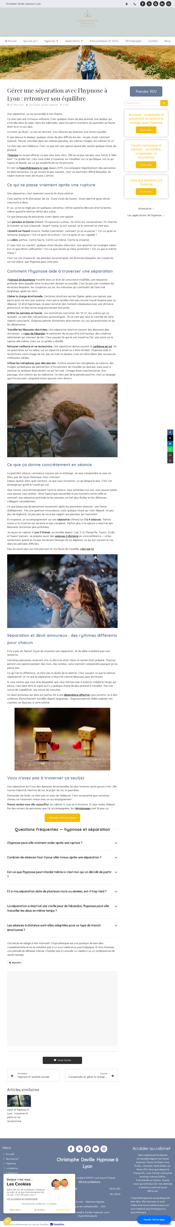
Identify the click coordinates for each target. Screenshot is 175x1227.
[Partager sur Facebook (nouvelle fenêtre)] (170, 432)
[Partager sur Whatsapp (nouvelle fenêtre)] (170, 449)
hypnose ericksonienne (22, 279)
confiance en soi (102, 346)
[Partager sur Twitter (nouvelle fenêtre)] (170, 438)
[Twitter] (149, 3)
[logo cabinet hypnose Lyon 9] (87, 32)
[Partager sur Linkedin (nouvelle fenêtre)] (170, 443)
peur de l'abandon (35, 333)
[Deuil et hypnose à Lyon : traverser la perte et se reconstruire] (19, 1101)
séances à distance (66, 536)
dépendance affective (77, 694)
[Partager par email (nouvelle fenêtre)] (170, 455)
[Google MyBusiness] (155, 3)
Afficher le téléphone (89, 1181)
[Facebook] (142, 3)
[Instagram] (168, 3)
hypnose (13, 155)
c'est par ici (87, 549)
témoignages (83, 808)
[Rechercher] (164, 103)
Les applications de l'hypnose (144, 215)
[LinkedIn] (162, 3)
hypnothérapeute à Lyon (34, 168)
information (145, 208)
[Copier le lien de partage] (170, 460)
